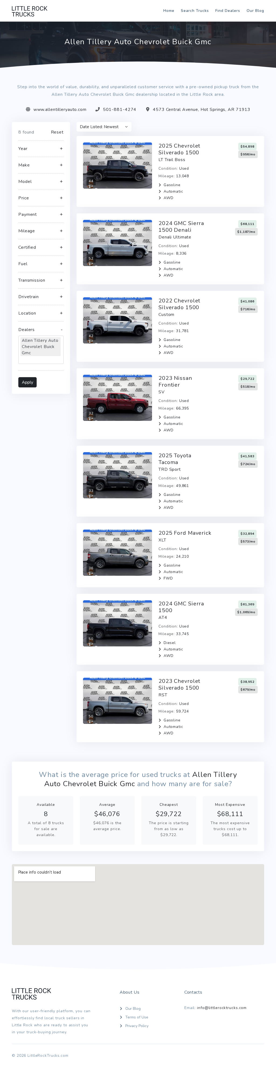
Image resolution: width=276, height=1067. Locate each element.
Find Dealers (227, 10)
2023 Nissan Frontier (175, 381)
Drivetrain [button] (28, 297)
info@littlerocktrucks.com (222, 1007)
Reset (57, 132)
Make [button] (24, 165)
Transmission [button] (31, 280)
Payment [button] (27, 214)
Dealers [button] (26, 330)
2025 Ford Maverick (185, 533)
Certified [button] (27, 247)
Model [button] (25, 182)
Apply (27, 382)
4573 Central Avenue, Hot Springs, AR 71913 (201, 110)
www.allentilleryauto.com (60, 110)
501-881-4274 (120, 110)
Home (168, 10)
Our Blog (255, 10)
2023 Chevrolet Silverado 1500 (179, 684)
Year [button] (22, 149)
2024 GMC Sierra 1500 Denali (181, 227)
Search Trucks (195, 10)
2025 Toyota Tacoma (174, 459)
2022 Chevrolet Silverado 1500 (179, 304)
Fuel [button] (22, 264)
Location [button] (27, 313)
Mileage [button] (26, 231)
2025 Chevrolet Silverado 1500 (179, 149)
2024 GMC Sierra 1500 (181, 607)
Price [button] (23, 198)
